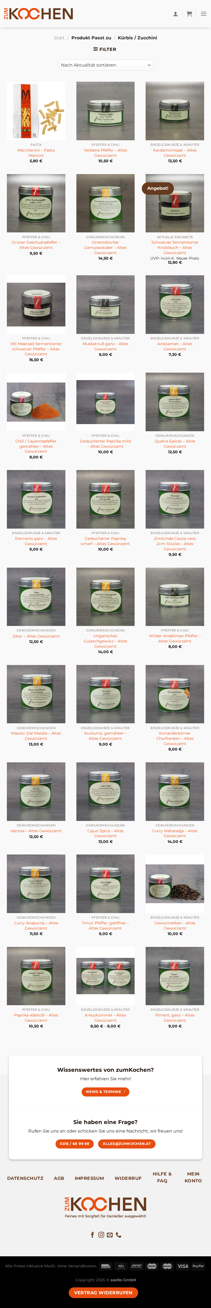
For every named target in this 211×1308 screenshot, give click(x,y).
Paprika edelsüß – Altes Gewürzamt (36, 1018)
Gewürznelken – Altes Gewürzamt (174, 925)
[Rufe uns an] (118, 1235)
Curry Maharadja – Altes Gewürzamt (175, 833)
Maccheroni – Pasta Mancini (36, 153)
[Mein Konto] (175, 14)
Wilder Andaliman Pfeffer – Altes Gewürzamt (175, 638)
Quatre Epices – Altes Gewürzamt (175, 444)
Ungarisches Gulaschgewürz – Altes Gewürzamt (105, 640)
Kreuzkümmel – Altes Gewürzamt (105, 1018)
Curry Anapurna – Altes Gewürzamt (36, 925)
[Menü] (203, 13)
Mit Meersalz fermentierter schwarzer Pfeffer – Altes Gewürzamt (36, 348)
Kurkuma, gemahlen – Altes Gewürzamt (105, 736)
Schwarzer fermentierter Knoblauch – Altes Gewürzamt (175, 247)
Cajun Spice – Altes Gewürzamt (105, 833)
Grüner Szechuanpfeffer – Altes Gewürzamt (36, 245)
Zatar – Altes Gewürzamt (36, 636)
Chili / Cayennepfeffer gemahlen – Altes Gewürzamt (36, 446)
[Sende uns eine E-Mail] (110, 1235)
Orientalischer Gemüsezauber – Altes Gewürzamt (105, 247)
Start (59, 37)
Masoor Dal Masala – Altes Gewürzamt (36, 736)
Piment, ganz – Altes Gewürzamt (175, 1018)
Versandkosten (82, 1265)
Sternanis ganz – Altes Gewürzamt (36, 541)
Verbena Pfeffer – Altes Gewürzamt (105, 153)
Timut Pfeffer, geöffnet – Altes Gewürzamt (105, 925)
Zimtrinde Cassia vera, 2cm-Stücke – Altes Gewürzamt (175, 543)
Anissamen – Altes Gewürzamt (174, 346)
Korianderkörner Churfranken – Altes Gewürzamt (175, 738)
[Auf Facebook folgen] (92, 1235)
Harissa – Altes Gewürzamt (36, 830)
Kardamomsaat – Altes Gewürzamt (175, 153)
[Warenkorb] (189, 14)
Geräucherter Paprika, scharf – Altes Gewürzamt (105, 541)
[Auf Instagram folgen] (101, 1235)
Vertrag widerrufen (103, 1292)
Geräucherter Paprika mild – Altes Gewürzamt (105, 444)
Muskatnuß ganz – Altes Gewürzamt (105, 346)
